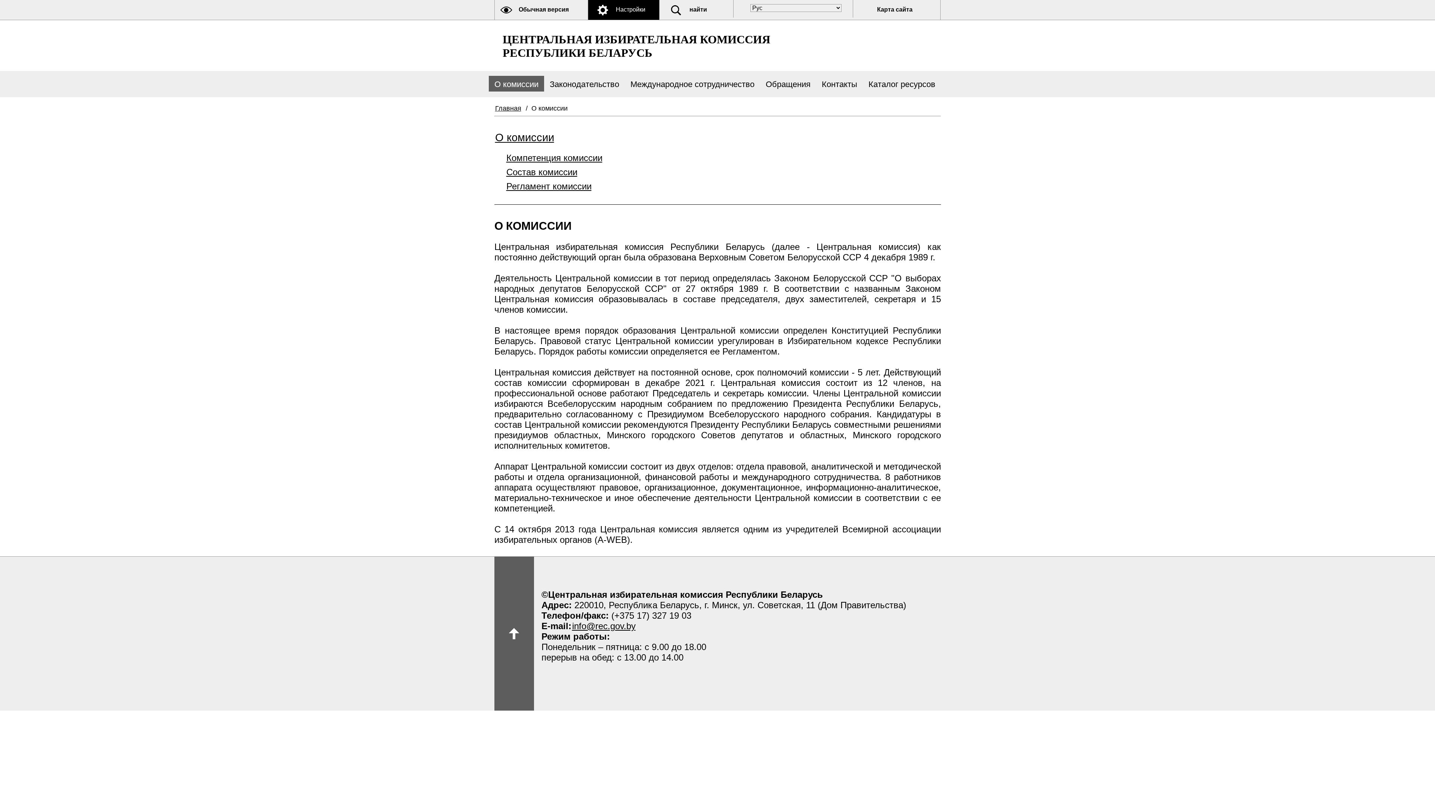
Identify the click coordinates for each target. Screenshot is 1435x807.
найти (698, 9)
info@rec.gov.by (604, 626)
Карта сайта (895, 9)
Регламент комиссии (549, 186)
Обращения (788, 84)
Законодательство (584, 84)
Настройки (630, 9)
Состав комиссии (541, 172)
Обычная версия (544, 9)
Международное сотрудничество (692, 84)
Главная (508, 108)
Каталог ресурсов (901, 84)
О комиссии (516, 84)
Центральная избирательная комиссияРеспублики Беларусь (636, 46)
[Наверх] (514, 634)
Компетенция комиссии (554, 158)
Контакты (839, 84)
